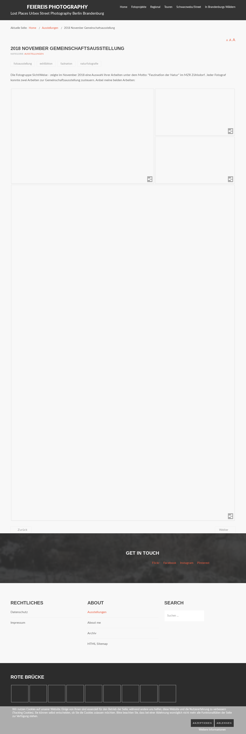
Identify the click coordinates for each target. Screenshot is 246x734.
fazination (66, 63)
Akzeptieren (202, 723)
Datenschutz (19, 612)
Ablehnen (224, 723)
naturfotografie (89, 63)
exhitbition (46, 63)
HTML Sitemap (97, 643)
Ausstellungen (34, 54)
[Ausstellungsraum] (195, 112)
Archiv (91, 633)
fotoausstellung (23, 63)
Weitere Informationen (212, 729)
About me (94, 622)
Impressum (18, 622)
